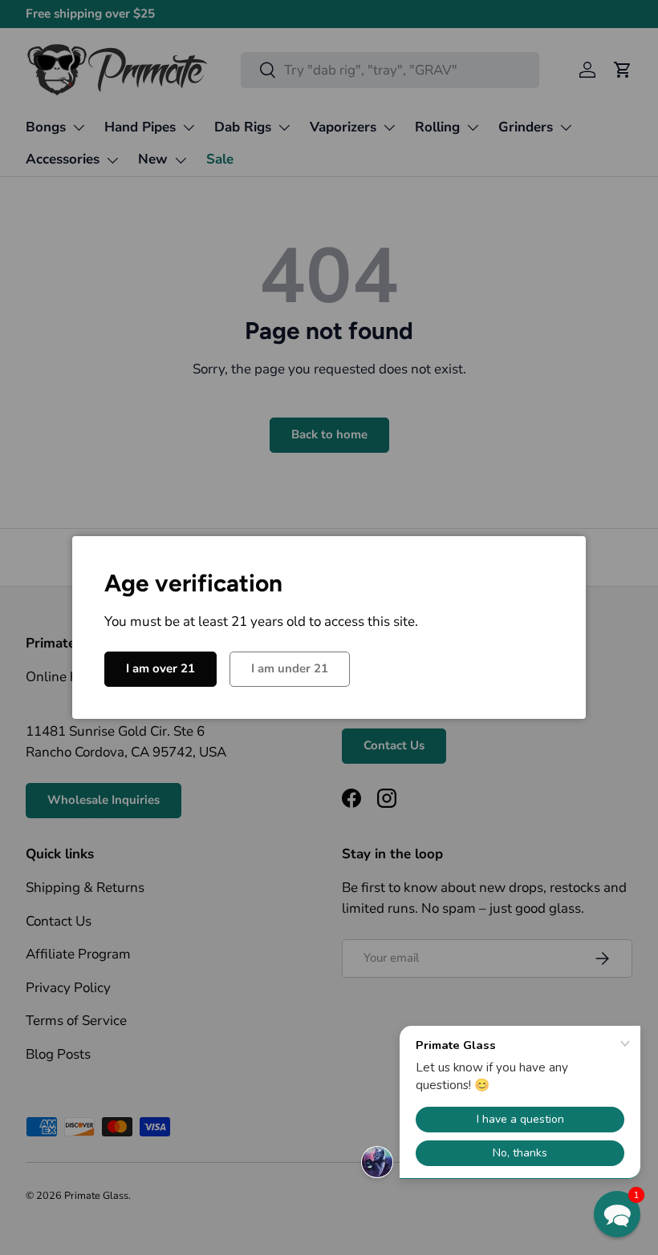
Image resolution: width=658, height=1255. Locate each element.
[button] (617, 1214)
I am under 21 (289, 668)
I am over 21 (160, 668)
